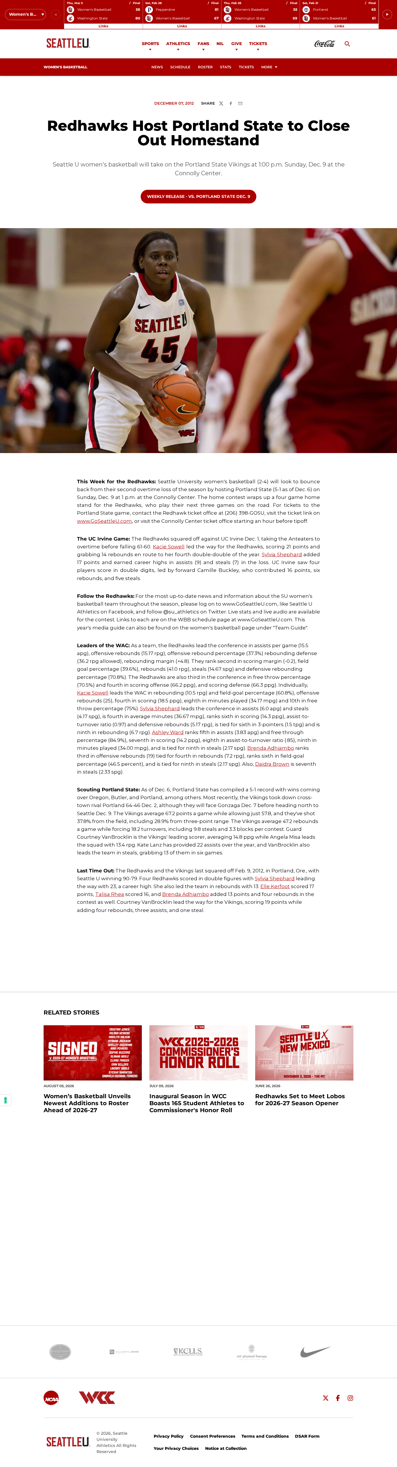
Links (103, 26)
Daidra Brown (272, 764)
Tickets (258, 43)
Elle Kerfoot (275, 886)
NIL (220, 43)
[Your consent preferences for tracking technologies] (5, 1100)
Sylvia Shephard (282, 554)
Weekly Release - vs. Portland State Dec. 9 (198, 196)
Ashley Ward (168, 732)
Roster (205, 67)
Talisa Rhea (109, 894)
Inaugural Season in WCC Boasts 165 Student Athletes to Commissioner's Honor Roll (196, 1103)
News (157, 67)
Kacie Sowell (169, 547)
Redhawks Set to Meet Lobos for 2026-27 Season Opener (300, 1100)
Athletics (178, 43)
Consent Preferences (212, 1436)
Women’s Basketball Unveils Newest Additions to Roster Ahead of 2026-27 (87, 1103)
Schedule (180, 67)
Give (236, 43)
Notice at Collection (226, 1448)
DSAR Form (307, 1436)
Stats (225, 67)
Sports (150, 43)
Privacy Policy (169, 1436)
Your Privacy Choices (176, 1448)
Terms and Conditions (265, 1436)
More (266, 67)
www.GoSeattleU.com (104, 521)
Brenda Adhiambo (270, 748)
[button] (387, 14)
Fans (203, 43)
